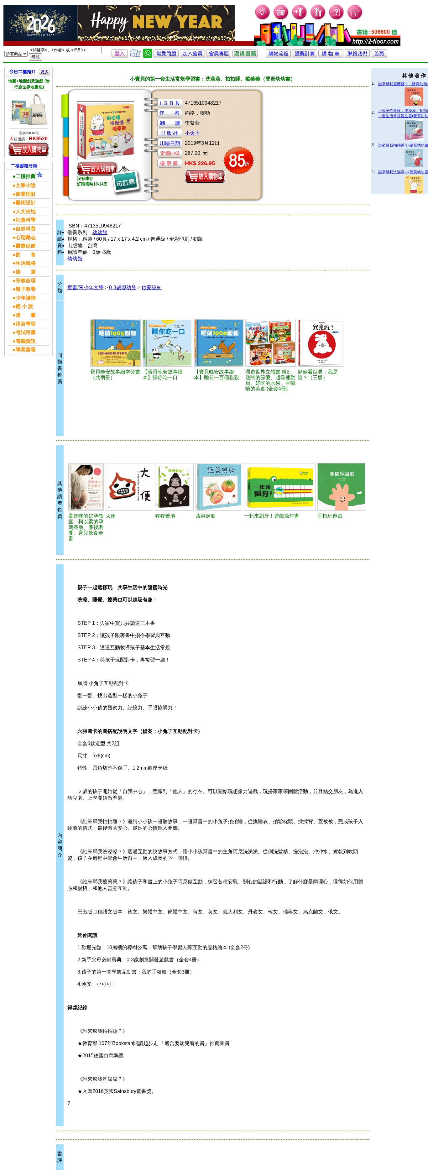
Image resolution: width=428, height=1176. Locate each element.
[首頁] (355, 19)
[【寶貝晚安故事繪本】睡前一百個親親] (218, 343)
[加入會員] (299, 19)
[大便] (129, 487)
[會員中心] (318, 19)
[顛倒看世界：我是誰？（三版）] (320, 343)
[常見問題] (336, 19)
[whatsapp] (147, 56)
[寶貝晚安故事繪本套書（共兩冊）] (115, 343)
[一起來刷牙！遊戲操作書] (280, 487)
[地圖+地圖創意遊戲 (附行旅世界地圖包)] (29, 110)
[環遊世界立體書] (270, 343)
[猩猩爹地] (174, 487)
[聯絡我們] (357, 56)
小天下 (192, 133)
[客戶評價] (135, 56)
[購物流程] (278, 56)
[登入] (120, 56)
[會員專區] (218, 56)
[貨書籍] (245, 56)
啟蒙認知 (152, 287)
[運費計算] (304, 56)
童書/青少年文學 (85, 287)
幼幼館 (99, 232)
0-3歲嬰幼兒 (122, 287)
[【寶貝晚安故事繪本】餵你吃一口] (167, 343)
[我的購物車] (281, 19)
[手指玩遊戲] (341, 487)
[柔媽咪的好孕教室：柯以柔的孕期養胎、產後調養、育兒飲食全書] (86, 487)
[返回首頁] (379, 56)
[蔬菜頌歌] (219, 487)
